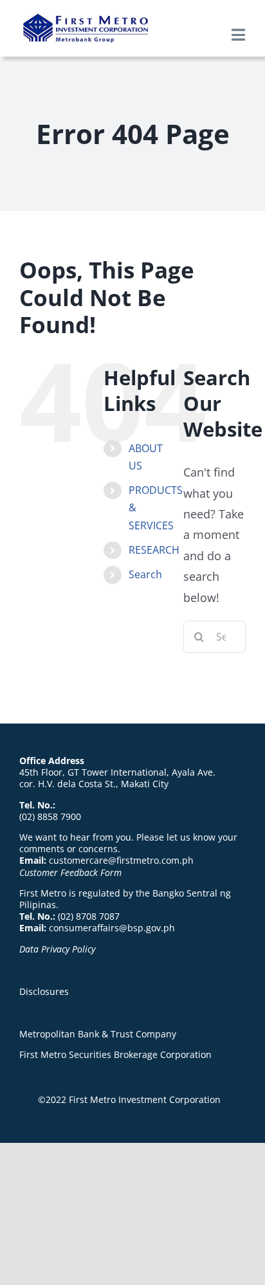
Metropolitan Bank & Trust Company (97, 1034)
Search (145, 574)
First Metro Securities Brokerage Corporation (115, 1054)
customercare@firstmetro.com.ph (121, 860)
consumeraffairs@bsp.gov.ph (112, 928)
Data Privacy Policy (57, 949)
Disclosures (44, 991)
